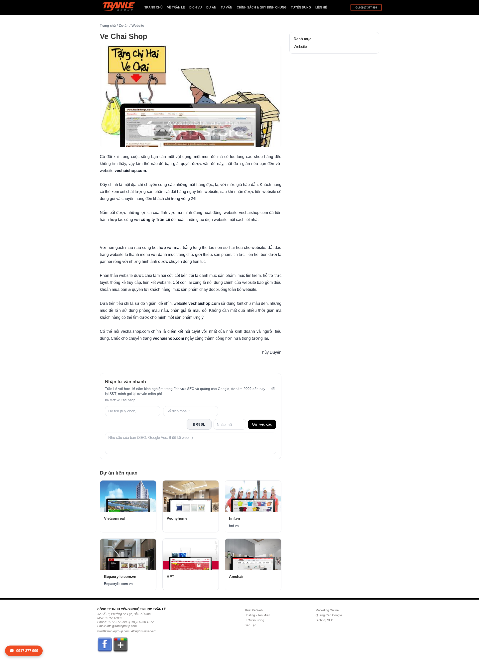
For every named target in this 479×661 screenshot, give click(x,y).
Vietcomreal (114, 518)
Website (137, 25)
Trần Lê (120, 7)
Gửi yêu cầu (262, 424)
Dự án (211, 7)
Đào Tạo (250, 625)
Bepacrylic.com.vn (120, 576)
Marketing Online (327, 610)
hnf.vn (234, 518)
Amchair (236, 576)
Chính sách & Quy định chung (261, 7)
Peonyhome (177, 518)
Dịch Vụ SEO (324, 620)
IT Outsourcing (254, 620)
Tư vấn (226, 7)
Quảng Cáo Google (329, 615)
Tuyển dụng (301, 7)
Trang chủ (153, 7)
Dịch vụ (195, 7)
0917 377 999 (23, 651)
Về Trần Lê (176, 7)
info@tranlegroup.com (122, 626)
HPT (170, 576)
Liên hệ (321, 7)
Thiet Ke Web (253, 610)
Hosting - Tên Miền (257, 615)
